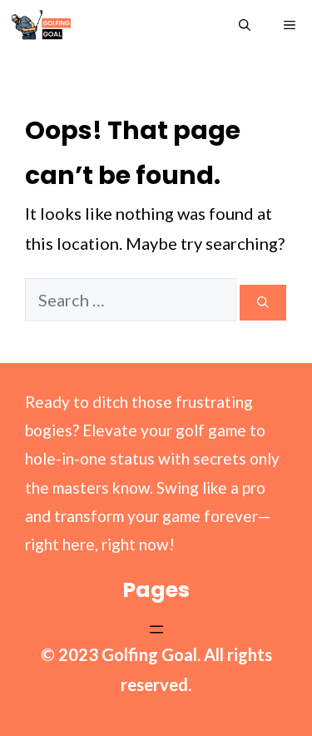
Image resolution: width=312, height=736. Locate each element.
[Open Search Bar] (244, 25)
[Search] (263, 303)
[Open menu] (156, 629)
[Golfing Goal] (40, 25)
